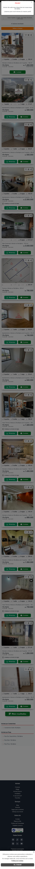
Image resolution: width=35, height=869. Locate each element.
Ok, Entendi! (17, 865)
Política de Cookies (17, 861)
